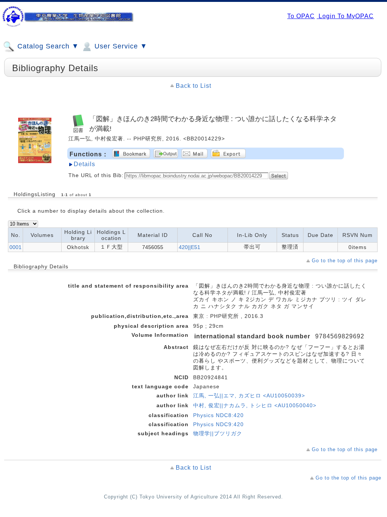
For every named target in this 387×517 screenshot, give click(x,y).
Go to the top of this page (345, 260)
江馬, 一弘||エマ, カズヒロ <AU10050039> (249, 395)
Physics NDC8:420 (218, 415)
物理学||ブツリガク (217, 433)
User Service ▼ (119, 46)
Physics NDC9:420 (218, 424)
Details (84, 164)
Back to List (193, 86)
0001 (15, 247)
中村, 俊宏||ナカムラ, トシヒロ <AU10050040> (254, 405)
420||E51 (189, 247)
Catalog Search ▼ (47, 46)
